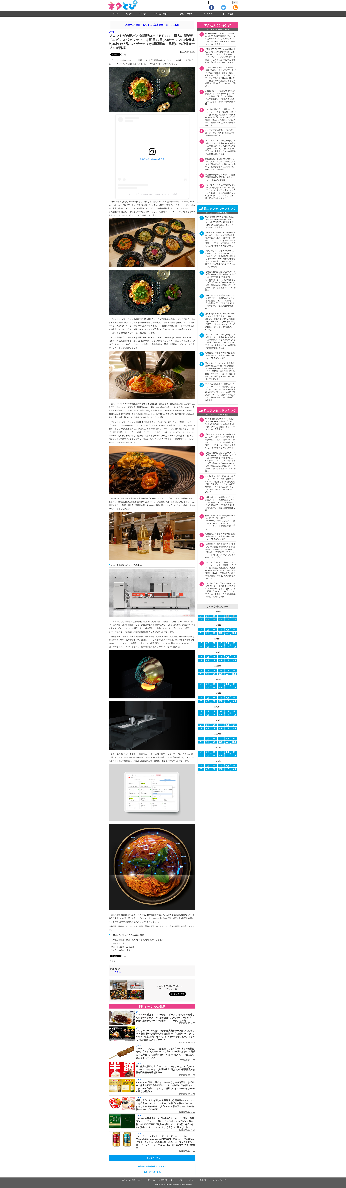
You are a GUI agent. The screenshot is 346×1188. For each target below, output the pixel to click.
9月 (214, 633)
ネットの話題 (228, 14)
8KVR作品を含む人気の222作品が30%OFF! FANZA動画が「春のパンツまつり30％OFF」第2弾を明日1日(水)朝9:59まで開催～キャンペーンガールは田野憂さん (220, 38)
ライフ (143, 14)
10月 (221, 633)
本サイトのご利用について (132, 1180)
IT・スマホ (208, 14)
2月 (207, 616)
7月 (201, 633)
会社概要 (203, 1180)
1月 (201, 616)
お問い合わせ (151, 1180)
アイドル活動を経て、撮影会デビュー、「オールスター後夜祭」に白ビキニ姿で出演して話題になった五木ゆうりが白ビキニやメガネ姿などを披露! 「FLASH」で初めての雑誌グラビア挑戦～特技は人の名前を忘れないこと (220, 117)
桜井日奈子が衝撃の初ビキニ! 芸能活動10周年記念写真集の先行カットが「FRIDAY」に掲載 (220, 177)
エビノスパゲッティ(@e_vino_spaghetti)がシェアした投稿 (152, 194)
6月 (234, 630)
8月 (207, 633)
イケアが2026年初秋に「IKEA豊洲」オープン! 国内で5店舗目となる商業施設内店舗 (219, 133)
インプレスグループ (218, 1180)
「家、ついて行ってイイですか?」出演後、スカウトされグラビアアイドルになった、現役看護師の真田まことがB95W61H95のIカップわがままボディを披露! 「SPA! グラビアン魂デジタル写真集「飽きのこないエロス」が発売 (220, 259)
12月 (234, 633)
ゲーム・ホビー (161, 14)
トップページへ (152, 1158)
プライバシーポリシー (187, 1180)
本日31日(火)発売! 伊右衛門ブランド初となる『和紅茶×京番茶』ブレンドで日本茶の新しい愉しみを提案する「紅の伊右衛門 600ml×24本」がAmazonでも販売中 (220, 164)
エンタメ (129, 14)
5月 (227, 630)
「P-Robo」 (118, 972)
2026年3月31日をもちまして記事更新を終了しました (152, 24)
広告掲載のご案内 (167, 1180)
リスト (124, 55)
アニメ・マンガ (186, 14)
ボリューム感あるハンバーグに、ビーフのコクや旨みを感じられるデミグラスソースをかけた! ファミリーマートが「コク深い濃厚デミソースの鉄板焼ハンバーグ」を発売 (165, 1017)
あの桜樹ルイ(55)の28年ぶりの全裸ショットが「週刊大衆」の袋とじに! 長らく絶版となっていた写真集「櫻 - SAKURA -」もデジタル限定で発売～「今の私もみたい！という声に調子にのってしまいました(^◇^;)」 (220, 322)
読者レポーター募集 (152, 1172)
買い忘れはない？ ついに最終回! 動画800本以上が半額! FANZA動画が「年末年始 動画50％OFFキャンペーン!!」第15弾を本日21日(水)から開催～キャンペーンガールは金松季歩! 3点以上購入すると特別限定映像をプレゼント (220, 371)
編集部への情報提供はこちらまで (152, 1166)
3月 (214, 616)
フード (115, 14)
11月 (227, 633)
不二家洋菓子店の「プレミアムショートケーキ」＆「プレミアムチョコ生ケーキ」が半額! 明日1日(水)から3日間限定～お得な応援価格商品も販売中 (165, 1069)
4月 (221, 630)
